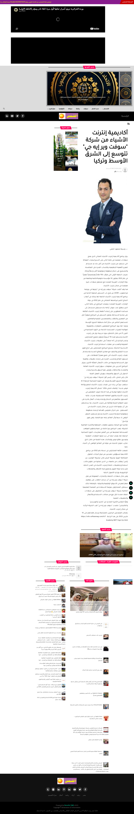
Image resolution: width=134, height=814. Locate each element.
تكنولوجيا (61, 109)
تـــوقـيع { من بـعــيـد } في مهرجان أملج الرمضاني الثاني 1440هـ (106, 555)
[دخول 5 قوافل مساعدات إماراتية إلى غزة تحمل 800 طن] (63, 693)
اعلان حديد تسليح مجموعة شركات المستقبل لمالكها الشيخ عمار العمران (83, 99)
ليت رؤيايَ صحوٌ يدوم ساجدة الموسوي (47, 585)
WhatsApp (72, 574)
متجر (84, 795)
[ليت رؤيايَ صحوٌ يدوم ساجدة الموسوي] (61, 588)
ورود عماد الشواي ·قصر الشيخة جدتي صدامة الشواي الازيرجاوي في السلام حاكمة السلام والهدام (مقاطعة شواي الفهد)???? (51, 622)
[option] (125, 79)
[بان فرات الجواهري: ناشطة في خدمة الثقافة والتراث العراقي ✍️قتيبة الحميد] (63, 610)
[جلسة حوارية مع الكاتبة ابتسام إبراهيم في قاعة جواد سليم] (63, 698)
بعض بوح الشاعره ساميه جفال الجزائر (92, 670)
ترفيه (78, 795)
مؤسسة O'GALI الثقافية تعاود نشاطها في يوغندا (48, 628)
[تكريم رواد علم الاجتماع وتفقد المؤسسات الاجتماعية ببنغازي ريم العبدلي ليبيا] (63, 664)
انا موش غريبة (57, 604)
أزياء (73, 795)
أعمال (61, 795)
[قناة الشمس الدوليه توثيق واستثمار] (67, 781)
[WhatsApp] (78, 576)
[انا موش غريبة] (63, 605)
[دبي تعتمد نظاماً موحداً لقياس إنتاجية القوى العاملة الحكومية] (63, 680)
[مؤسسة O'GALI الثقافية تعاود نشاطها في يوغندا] (63, 628)
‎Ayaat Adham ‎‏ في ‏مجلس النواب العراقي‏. (50, 599)
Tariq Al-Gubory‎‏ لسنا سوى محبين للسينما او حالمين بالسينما (86, 705)
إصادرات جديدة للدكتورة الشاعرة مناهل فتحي (49, 633)
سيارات (86, 109)
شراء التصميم (52, 795)
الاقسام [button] (106, 109)
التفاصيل (59, 165)
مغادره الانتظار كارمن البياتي (95, 740)
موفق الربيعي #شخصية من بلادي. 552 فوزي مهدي (89, 612)
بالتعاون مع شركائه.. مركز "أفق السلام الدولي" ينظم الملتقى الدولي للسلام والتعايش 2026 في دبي (51, 687)
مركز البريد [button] (52, 109)
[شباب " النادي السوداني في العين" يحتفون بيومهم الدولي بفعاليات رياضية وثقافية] (63, 669)
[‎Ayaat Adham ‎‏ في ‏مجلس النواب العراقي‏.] (63, 600)
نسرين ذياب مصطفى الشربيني (94, 635)
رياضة (78, 109)
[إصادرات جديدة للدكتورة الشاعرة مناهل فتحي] (63, 633)
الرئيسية (125, 116)
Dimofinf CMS (69, 805)
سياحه (70, 109)
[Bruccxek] (122, 582)
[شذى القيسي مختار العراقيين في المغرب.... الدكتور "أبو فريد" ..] (63, 616)
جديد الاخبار (95, 109)
